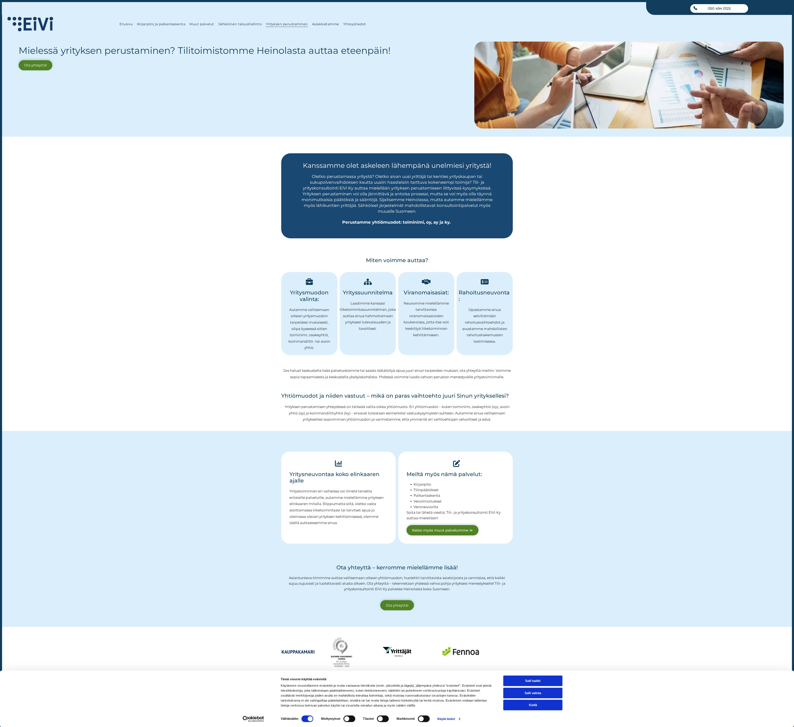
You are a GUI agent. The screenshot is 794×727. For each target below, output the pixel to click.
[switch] (349, 718)
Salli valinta (533, 693)
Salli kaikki (532, 681)
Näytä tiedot (446, 719)
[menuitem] (126, 24)
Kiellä (533, 705)
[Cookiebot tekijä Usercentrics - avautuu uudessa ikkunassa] (253, 719)
